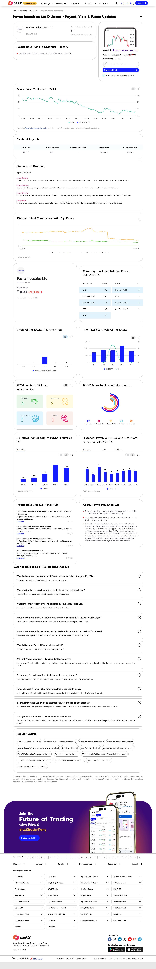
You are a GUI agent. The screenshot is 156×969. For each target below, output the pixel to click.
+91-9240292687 (19, 949)
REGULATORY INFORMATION (133, 959)
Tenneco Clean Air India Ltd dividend (69, 760)
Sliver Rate (51, 927)
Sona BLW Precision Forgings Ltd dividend (35, 754)
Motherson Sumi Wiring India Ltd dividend (34, 760)
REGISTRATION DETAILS (102, 959)
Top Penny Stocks (119, 902)
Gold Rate (18, 927)
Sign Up (140, 3)
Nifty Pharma (19, 895)
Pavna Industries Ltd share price (36, 128)
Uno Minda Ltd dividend (90, 748)
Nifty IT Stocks (53, 889)
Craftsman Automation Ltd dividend (32, 766)
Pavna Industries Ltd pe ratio (29, 742)
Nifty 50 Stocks (53, 895)
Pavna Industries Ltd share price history (60, 742)
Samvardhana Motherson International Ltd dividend (38, 748)
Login (126, 3)
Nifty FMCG (117, 889)
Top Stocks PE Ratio (22, 902)
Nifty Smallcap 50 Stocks (89, 883)
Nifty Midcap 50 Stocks (55, 883)
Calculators (117, 914)
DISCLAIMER (117, 959)
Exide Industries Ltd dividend (67, 754)
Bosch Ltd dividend (70, 748)
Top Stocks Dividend (55, 902)
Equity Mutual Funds (88, 908)
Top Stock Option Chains (89, 877)
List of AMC (19, 908)
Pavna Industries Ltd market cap (120, 742)
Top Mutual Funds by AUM (57, 908)
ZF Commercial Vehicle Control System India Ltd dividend (104, 754)
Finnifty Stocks (20, 889)
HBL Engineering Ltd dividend (99, 760)
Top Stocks (19, 877)
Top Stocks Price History (89, 902)
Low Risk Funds (86, 914)
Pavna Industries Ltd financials (91, 742)
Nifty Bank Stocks (119, 883)
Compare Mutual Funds (89, 920)
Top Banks (51, 920)
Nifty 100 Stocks (86, 895)
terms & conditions (128, 75)
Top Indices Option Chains (122, 877)
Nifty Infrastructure (120, 895)
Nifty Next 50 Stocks (22, 883)
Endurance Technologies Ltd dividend (118, 748)
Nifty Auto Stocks (87, 889)
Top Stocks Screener (22, 920)
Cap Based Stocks (119, 920)
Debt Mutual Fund (119, 908)
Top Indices (52, 877)
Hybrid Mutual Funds (22, 914)
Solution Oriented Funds (56, 914)
